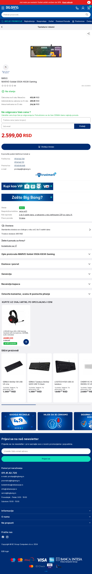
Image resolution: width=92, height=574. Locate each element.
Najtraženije (29, 21)
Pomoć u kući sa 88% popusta (5, 72)
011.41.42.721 (19, 162)
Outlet (51, 21)
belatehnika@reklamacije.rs (12, 485)
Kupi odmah (67, 2)
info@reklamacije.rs (9, 489)
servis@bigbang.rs (8, 493)
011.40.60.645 (19, 166)
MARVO (4, 78)
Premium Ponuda (63, 21)
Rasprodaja (41, 21)
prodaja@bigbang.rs (22, 169)
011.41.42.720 (19, 159)
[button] (46, 229)
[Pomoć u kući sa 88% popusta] (5, 67)
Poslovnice (79, 21)
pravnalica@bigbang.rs (10, 481)
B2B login (5, 551)
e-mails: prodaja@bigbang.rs (12, 476)
